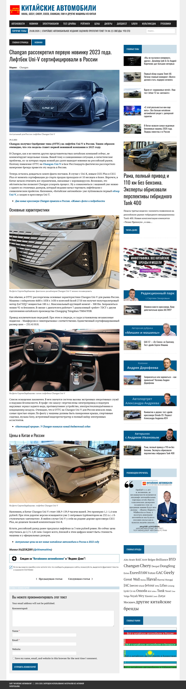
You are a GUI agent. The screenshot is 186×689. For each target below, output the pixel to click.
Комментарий (19, 608)
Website (16, 649)
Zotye (161, 596)
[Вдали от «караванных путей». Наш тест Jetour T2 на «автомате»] (132, 96)
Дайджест (122, 23)
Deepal (155, 566)
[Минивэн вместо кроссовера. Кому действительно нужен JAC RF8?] (132, 313)
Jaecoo (134, 585)
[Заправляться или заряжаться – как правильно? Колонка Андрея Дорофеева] (132, 383)
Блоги (134, 23)
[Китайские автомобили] (93, 10)
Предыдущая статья (50, 578)
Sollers (154, 591)
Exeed (135, 572)
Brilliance (162, 559)
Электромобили (51, 23)
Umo (173, 591)
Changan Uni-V (52, 164)
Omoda (141, 590)
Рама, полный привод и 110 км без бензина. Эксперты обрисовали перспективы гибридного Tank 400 (148, 188)
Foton (151, 573)
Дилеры (108, 23)
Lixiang (171, 585)
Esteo (126, 573)
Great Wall (132, 579)
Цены (97, 23)
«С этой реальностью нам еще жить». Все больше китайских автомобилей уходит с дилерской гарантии (158, 111)
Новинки (33, 23)
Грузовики (165, 23)
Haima (143, 580)
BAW (144, 559)
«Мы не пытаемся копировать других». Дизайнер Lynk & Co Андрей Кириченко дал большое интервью (160, 61)
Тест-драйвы (69, 23)
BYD (172, 559)
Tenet (168, 591)
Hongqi (169, 579)
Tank (160, 590)
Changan (23, 67)
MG (134, 591)
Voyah (134, 596)
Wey (141, 596)
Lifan (163, 585)
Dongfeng (167, 566)
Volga (126, 596)
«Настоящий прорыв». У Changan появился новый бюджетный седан (52, 426)
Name (15, 631)
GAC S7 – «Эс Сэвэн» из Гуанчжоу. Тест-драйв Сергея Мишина (159, 343)
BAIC (139, 559)
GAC (159, 572)
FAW (143, 572)
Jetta (157, 585)
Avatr (132, 559)
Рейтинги (85, 23)
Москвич (129, 602)
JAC (126, 585)
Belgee (151, 559)
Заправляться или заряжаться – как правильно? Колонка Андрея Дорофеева (160, 380)
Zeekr (155, 596)
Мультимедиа (149, 23)
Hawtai (161, 579)
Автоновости (18, 23)
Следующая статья (79, 578)
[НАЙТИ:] (160, 30)
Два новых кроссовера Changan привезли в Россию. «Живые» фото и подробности (60, 201)
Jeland (141, 585)
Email (15, 640)
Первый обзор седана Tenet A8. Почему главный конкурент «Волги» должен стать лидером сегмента (160, 77)
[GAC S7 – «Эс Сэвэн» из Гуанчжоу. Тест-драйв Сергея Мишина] (132, 348)
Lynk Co (128, 591)
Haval (151, 579)
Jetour (149, 585)
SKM (149, 591)
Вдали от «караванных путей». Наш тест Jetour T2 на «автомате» (159, 91)
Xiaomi (149, 596)
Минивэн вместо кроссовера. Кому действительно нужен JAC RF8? (159, 308)
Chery (145, 565)
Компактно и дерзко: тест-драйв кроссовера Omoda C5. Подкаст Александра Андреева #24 (158, 415)
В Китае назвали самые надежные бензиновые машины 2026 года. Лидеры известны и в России (159, 128)
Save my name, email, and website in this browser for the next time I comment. (56, 658)
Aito (126, 559)
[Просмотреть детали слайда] (64, 558)
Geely (169, 572)
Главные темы (133, 49)
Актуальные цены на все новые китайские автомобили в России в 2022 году (57, 541)
